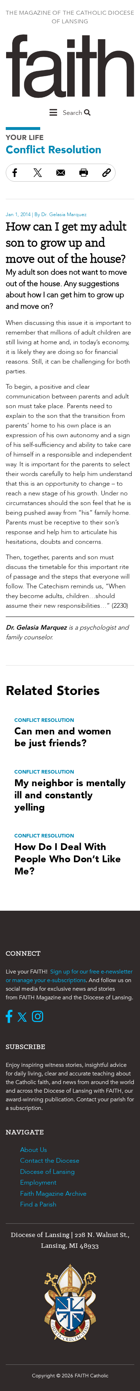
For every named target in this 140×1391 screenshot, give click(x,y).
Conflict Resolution (53, 150)
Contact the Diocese (49, 1160)
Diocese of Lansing (47, 1171)
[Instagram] (39, 1017)
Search (73, 112)
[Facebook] (11, 1017)
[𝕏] (24, 1017)
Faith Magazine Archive (53, 1193)
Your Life (25, 138)
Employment (38, 1182)
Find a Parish (38, 1204)
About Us (33, 1149)
